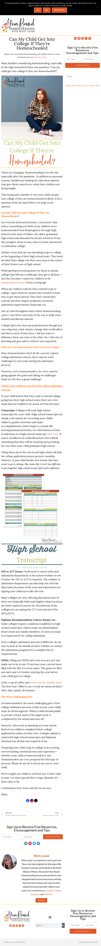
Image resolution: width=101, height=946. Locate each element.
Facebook (49, 890)
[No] (98, 7)
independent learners (13, 282)
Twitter (58, 890)
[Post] (35, 801)
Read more (59, 10)
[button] (25, 843)
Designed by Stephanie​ (88, 942)
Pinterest (48, 894)
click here (52, 434)
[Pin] (31, 801)
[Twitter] (89, 38)
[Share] (27, 801)
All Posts (41, 900)
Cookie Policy (94, 85)
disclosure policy (40, 57)
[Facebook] (75, 38)
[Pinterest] (82, 38)
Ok (38, 10)
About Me (70, 85)
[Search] (63, 925)
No (46, 10)
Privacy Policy (81, 85)
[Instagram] (86, 38)
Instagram (35, 894)
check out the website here (45, 682)
